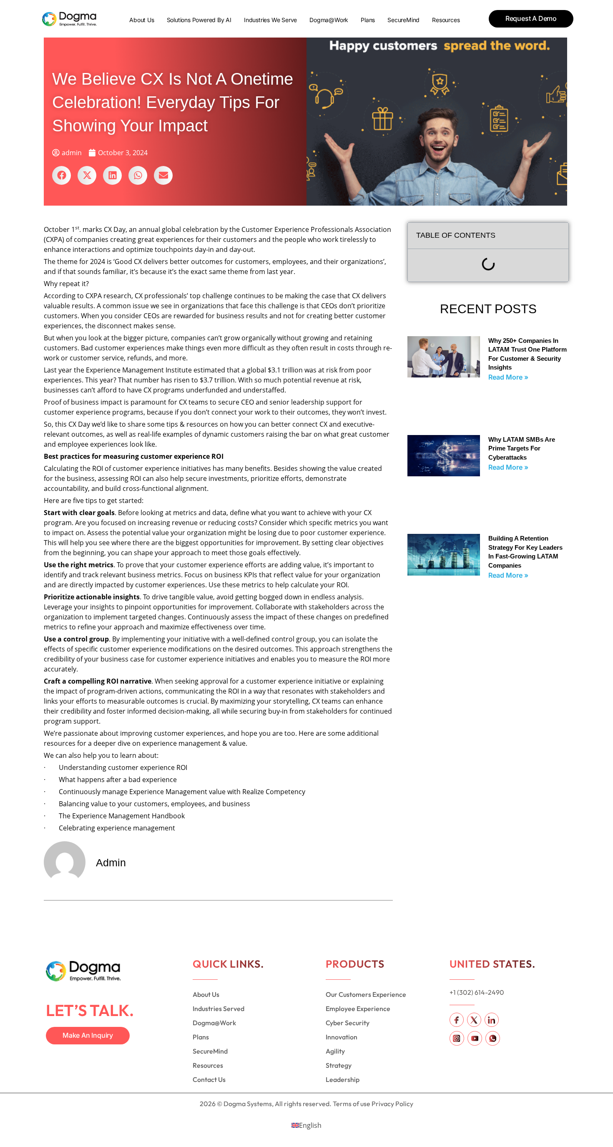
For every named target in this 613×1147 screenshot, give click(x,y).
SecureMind (403, 19)
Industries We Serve (270, 19)
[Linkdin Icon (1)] (492, 1020)
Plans (368, 19)
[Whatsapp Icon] (492, 1038)
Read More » (508, 377)
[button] (61, 175)
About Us (141, 19)
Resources (446, 19)
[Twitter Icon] (474, 1020)
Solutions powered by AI (199, 19)
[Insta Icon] (457, 1038)
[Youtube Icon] (474, 1038)
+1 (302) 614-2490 (477, 992)
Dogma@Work (328, 19)
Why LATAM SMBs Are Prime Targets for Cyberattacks (521, 448)
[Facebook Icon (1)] (457, 1020)
